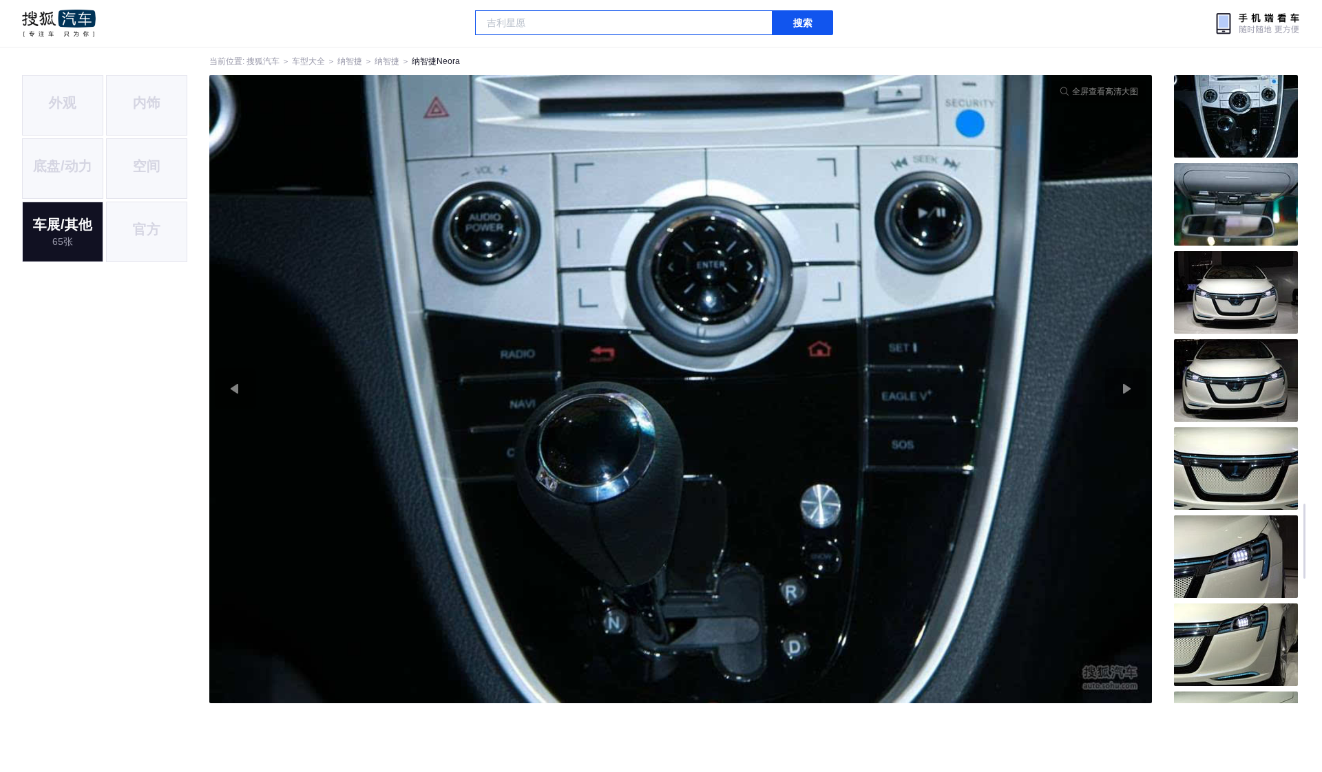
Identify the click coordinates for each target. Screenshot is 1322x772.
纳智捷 (349, 61)
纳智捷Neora (436, 61)
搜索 (802, 22)
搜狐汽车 (59, 23)
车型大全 (308, 61)
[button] (445, 389)
